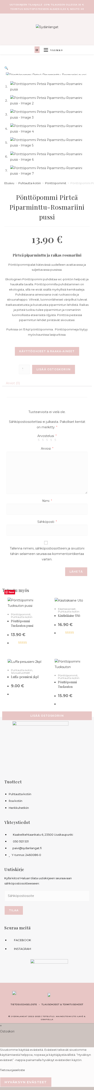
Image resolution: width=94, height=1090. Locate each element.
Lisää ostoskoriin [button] (47, 715)
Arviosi (47, 449)
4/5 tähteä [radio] (51, 440)
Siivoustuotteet (20, 672)
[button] (6, 68)
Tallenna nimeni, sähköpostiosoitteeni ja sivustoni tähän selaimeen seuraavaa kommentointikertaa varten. (47, 553)
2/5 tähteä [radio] (42, 440)
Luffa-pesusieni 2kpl (24, 677)
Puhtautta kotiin (29, 183)
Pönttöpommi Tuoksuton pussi (22, 623)
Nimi (47, 501)
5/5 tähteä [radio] (55, 440)
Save (11, 592)
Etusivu (9, 183)
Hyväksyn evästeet (26, 1082)
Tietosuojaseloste (24, 1004)
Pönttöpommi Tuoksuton (67, 684)
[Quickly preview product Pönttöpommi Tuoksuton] (89, 594)
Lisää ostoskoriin (54, 369)
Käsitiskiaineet (67, 608)
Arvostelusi (47, 435)
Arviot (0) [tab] (13, 383)
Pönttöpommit (55, 183)
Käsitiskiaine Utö (69, 616)
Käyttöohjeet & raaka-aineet (47, 351)
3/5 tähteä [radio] (47, 440)
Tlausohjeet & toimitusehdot (62, 1004)
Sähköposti (47, 522)
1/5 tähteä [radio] (38, 440)
